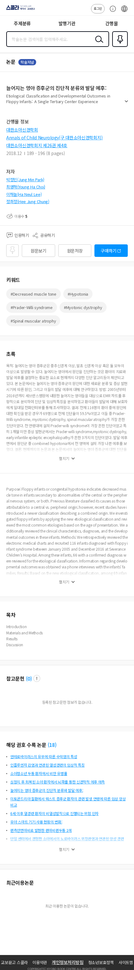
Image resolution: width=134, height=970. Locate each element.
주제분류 (22, 23)
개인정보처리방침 (68, 962)
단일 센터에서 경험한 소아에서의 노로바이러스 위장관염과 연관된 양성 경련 (67, 838)
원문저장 (75, 251)
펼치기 (126, 103)
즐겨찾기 (119, 46)
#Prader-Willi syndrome (32, 307)
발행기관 (67, 23)
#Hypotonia (78, 294)
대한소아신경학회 (22, 130)
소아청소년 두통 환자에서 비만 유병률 (38, 773)
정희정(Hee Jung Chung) (27, 201)
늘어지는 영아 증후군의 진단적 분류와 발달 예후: (46, 790)
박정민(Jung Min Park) (25, 179)
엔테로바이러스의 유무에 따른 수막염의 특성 (43, 756)
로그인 (98, 8)
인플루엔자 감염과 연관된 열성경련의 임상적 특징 (47, 765)
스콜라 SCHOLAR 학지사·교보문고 (19, 9)
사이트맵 (125, 962)
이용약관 (39, 962)
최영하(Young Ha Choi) (25, 187)
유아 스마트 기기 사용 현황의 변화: (36, 821)
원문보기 (38, 251)
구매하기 (109, 251)
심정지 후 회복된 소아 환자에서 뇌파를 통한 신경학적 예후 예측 (57, 781)
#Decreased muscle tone (33, 294)
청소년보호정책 (101, 962)
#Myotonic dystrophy (83, 307)
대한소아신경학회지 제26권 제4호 (36, 145)
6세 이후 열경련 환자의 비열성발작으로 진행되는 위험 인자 (54, 813)
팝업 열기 (36, 678)
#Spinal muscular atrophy (33, 321)
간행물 (111, 23)
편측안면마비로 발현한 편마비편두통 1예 (41, 830)
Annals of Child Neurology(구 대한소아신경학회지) (54, 137)
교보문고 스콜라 (14, 962)
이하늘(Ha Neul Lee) (24, 194)
